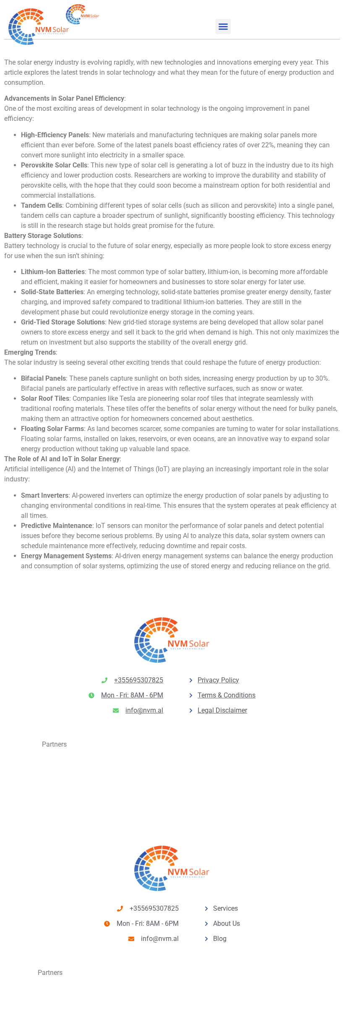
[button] (223, 26)
